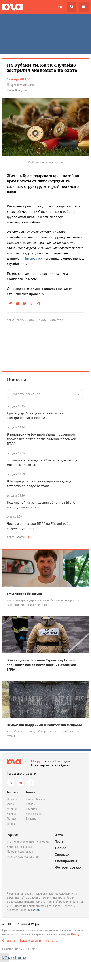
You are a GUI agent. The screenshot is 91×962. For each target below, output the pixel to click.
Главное (13, 792)
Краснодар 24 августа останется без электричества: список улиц (35, 415)
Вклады (30, 804)
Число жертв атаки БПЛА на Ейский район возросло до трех (40, 525)
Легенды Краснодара (20, 847)
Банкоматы (32, 819)
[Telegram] (21, 783)
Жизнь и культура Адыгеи (23, 857)
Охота (43, 320)
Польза (60, 848)
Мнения (12, 809)
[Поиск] (72, 7)
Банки (31, 792)
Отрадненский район (21, 320)
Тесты (59, 841)
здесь (36, 910)
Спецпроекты (66, 861)
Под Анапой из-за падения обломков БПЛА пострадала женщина (40, 504)
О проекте (8, 941)
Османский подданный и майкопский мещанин (44, 725)
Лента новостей (16, 537)
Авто (59, 835)
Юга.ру (35, 761)
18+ (61, 7)
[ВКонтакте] (11, 783)
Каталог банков (35, 799)
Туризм (12, 835)
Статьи (11, 804)
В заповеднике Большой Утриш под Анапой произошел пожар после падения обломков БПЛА (41, 439)
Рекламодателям (30, 941)
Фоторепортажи (68, 867)
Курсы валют (34, 814)
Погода (11, 819)
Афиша (11, 814)
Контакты (51, 941)
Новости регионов (25, 394)
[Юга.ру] (12, 7)
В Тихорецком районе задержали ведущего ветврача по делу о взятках (41, 483)
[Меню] (84, 7)
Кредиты (31, 809)
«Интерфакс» (32, 258)
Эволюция (63, 854)
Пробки (11, 824)
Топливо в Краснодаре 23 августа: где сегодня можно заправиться (43, 462)
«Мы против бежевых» (25, 593)
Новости (17, 379)
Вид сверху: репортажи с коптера (28, 842)
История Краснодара (20, 852)
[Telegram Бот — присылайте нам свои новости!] (30, 783)
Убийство (56, 320)
